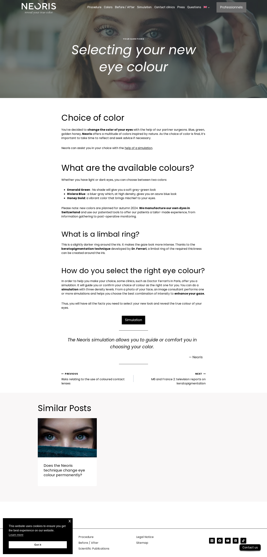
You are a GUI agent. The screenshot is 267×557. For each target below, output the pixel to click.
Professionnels (231, 7)
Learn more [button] (16, 534)
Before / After (125, 7)
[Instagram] (212, 541)
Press (181, 7)
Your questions (133, 38)
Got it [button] (37, 544)
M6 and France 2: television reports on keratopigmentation (178, 378)
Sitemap (142, 543)
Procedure (94, 7)
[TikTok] (243, 541)
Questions (194, 7)
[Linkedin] (235, 541)
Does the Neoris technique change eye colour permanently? (64, 470)
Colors (108, 7)
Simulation (144, 7)
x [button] (69, 521)
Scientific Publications (93, 548)
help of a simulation (138, 148)
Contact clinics (164, 7)
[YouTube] (228, 541)
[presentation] (67, 437)
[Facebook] (220, 541)
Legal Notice (145, 537)
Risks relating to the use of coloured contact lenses (93, 378)
